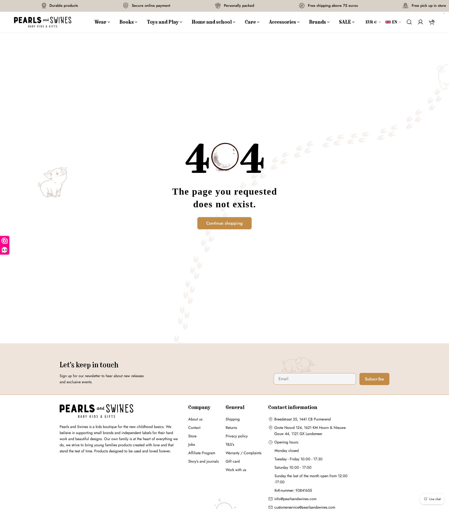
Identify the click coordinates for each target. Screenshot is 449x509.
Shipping (233, 419)
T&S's (230, 444)
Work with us (236, 469)
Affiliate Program (201, 453)
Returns (231, 427)
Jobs (191, 444)
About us (195, 419)
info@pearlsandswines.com (295, 499)
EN (394, 22)
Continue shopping (224, 223)
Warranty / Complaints (243, 453)
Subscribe (374, 379)
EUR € (371, 22)
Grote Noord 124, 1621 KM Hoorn (301, 427)
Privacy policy (237, 436)
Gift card (233, 461)
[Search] (409, 22)
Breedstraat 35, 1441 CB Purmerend (302, 419)
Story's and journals (203, 461)
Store (192, 436)
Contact (194, 427)
